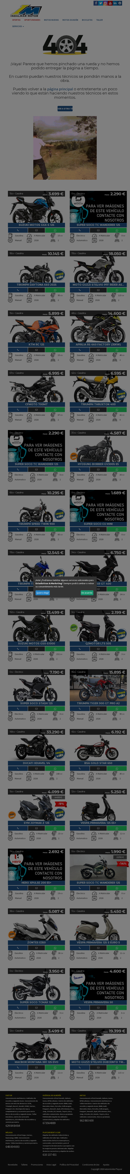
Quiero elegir (42, 592)
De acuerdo (86, 592)
